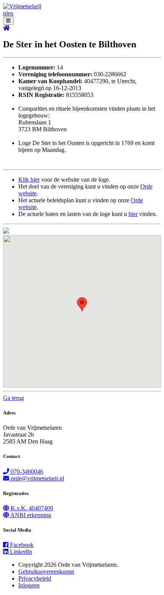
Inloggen (29, 585)
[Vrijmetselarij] (22, 6)
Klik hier (29, 179)
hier (133, 214)
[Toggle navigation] (8, 21)
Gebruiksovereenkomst (46, 571)
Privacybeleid (34, 578)
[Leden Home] (6, 28)
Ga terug (13, 398)
